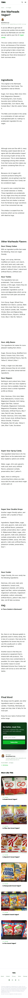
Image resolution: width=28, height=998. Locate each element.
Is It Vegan (8, 7)
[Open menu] (25, 2)
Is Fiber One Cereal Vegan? (11, 828)
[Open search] (22, 2)
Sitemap (25, 976)
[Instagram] (12, 980)
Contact (8, 976)
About (2, 976)
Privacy (14, 976)
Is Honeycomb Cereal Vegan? (12, 886)
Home (2, 7)
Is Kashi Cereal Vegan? (10, 799)
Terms (19, 976)
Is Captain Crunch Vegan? (11, 914)
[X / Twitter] (18, 980)
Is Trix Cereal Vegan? (9, 943)
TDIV (3, 2)
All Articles (5, 765)
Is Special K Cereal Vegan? (11, 857)
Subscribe (14, 742)
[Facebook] (9, 980)
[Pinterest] (15, 980)
